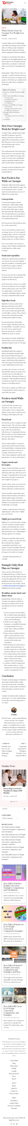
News (14, 1076)
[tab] (12, 801)
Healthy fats (9, 103)
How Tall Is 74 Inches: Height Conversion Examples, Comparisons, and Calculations (13, 829)
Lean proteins (9, 98)
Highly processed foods (12, 110)
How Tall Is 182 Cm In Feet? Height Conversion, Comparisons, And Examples (13, 849)
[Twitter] (14, 1124)
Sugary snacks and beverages (14, 108)
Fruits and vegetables (11, 99)
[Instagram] (17, 1124)
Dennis (5, 38)
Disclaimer (14, 1101)
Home (14, 1086)
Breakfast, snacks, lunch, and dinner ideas (15, 116)
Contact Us (14, 1091)
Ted (6, 892)
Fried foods (9, 107)
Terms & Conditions (14, 1106)
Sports (14, 1079)
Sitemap (14, 1108)
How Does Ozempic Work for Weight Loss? (13, 93)
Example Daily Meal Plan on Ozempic (12, 113)
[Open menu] (25, 3)
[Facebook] (11, 1124)
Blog (14, 1063)
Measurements (16, 892)
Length (14, 1071)
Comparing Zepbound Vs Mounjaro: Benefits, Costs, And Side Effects (21, 750)
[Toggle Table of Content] (23, 90)
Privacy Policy (14, 1094)
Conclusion (7, 119)
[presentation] (14, 778)
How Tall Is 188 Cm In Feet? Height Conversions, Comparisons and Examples (13, 857)
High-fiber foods (10, 101)
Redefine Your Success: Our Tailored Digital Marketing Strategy (7, 750)
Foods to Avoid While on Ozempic (13, 105)
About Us (14, 1088)
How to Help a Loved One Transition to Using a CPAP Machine (12, 791)
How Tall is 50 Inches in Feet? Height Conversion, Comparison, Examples (13, 928)
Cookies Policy (14, 1103)
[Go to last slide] (4, 785)
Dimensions (14, 1066)
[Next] (24, 785)
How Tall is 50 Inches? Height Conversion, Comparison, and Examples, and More (11, 842)
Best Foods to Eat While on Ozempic (14, 96)
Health (4, 28)
